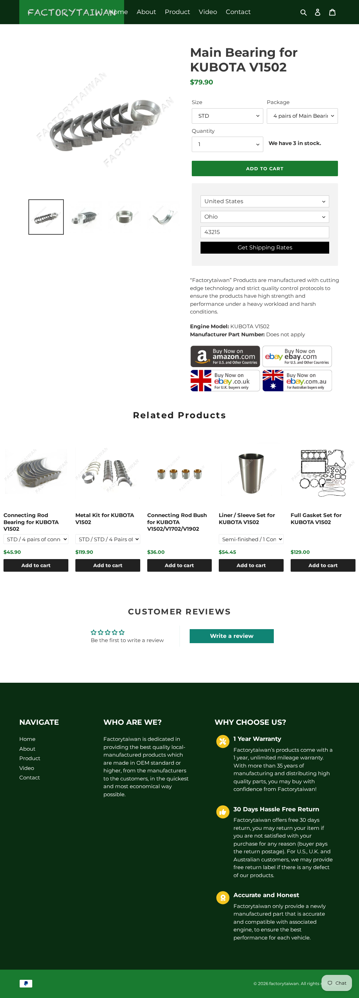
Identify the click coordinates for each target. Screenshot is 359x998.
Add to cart (35, 565)
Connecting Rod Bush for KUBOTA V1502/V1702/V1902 (177, 522)
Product (29, 758)
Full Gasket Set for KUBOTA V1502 (316, 518)
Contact (29, 777)
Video (26, 768)
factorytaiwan (284, 983)
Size (197, 102)
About (27, 748)
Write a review (231, 636)
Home (27, 739)
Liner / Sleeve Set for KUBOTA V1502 (247, 518)
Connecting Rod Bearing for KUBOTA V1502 (31, 522)
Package (278, 102)
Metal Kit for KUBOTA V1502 (104, 518)
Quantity (203, 131)
